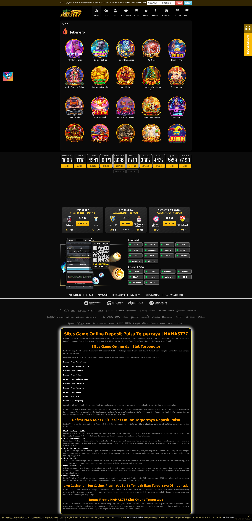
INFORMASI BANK (118, 295)
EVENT (187, 15)
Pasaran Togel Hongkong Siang (76, 366)
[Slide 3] (126, 229)
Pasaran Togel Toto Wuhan (74, 362)
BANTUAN (89, 295)
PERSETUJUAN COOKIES (174, 295)
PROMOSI (177, 15)
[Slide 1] (123, 229)
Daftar (188, 3)
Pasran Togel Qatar (71, 396)
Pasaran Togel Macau (72, 392)
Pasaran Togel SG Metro (73, 370)
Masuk (179, 3)
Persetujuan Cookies (135, 517)
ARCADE (155, 15)
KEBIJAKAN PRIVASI (153, 295)
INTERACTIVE (166, 15)
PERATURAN (102, 295)
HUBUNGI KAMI (135, 295)
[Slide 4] (128, 229)
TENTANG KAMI (75, 295)
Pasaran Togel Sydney (72, 375)
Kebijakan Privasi (228, 517)
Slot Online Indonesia (148, 424)
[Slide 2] (125, 229)
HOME (96, 15)
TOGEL (106, 15)
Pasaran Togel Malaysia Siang (75, 379)
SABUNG (146, 15)
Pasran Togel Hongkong (73, 401)
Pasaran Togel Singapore (73, 383)
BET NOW (82, 224)
